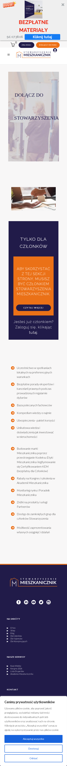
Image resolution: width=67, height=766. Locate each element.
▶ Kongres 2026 (14, 668)
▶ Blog (10, 633)
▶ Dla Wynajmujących (17, 641)
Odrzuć (33, 758)
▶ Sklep (11, 630)
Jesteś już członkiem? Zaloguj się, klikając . (34, 327)
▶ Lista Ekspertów (15, 671)
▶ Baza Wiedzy (14, 666)
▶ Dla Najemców (14, 638)
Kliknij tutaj (42, 37)
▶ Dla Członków (14, 636)
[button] (33, 20)
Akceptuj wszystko (33, 738)
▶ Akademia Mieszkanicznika (20, 674)
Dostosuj (33, 748)
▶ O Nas (11, 628)
